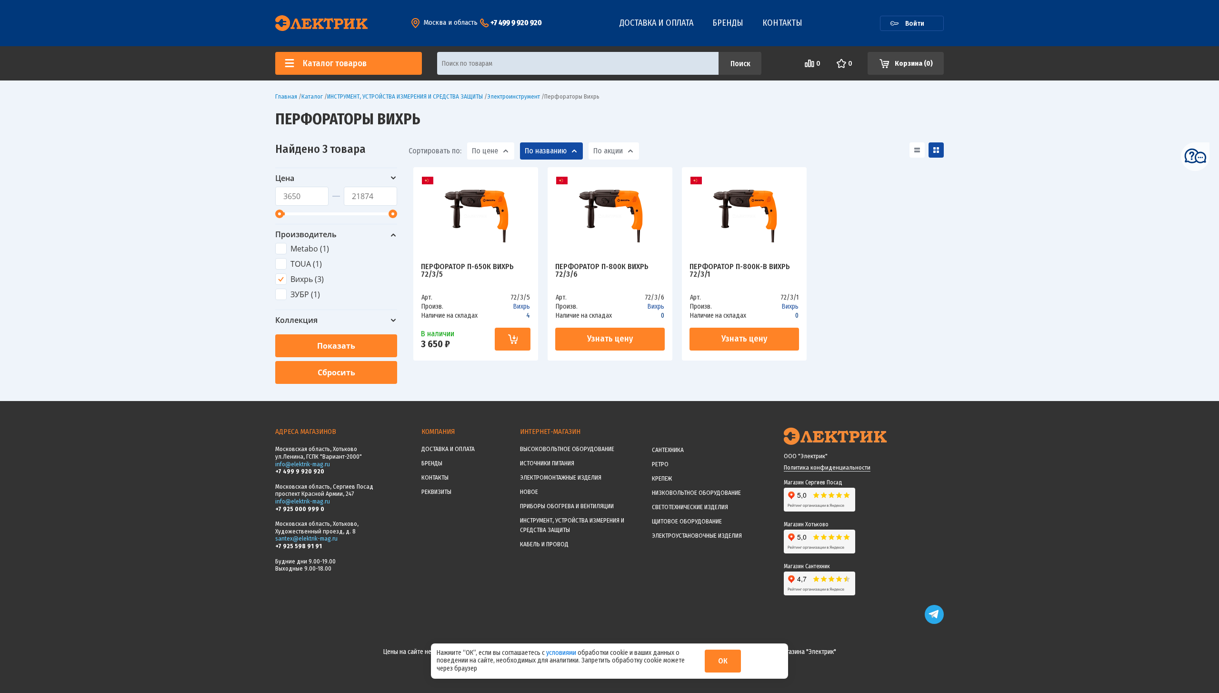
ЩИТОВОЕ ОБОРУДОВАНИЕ (687, 521)
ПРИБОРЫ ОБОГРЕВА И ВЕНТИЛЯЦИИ (567, 506)
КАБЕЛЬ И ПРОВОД (544, 544)
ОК (723, 660)
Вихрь (521, 306)
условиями (562, 653)
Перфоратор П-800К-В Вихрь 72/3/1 (739, 271)
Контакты (782, 23)
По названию (546, 150)
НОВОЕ (529, 491)
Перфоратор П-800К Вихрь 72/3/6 (602, 271)
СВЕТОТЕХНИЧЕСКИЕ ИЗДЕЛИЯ (690, 507)
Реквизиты (436, 491)
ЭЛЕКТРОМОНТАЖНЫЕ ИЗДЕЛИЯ (560, 477)
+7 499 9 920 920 (516, 22)
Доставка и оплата (656, 23)
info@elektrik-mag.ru (302, 464)
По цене (485, 150)
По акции (608, 150)
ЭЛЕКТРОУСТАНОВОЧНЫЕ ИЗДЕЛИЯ (697, 535)
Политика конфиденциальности (827, 467)
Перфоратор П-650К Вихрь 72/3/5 (467, 271)
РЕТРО (660, 464)
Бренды (727, 23)
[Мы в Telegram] (934, 621)
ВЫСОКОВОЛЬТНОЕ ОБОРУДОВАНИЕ (567, 448)
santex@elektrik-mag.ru (306, 538)
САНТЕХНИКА (668, 449)
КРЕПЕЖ (662, 478)
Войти (914, 23)
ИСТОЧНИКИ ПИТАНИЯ (547, 463)
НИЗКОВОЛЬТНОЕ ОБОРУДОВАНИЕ (696, 492)
